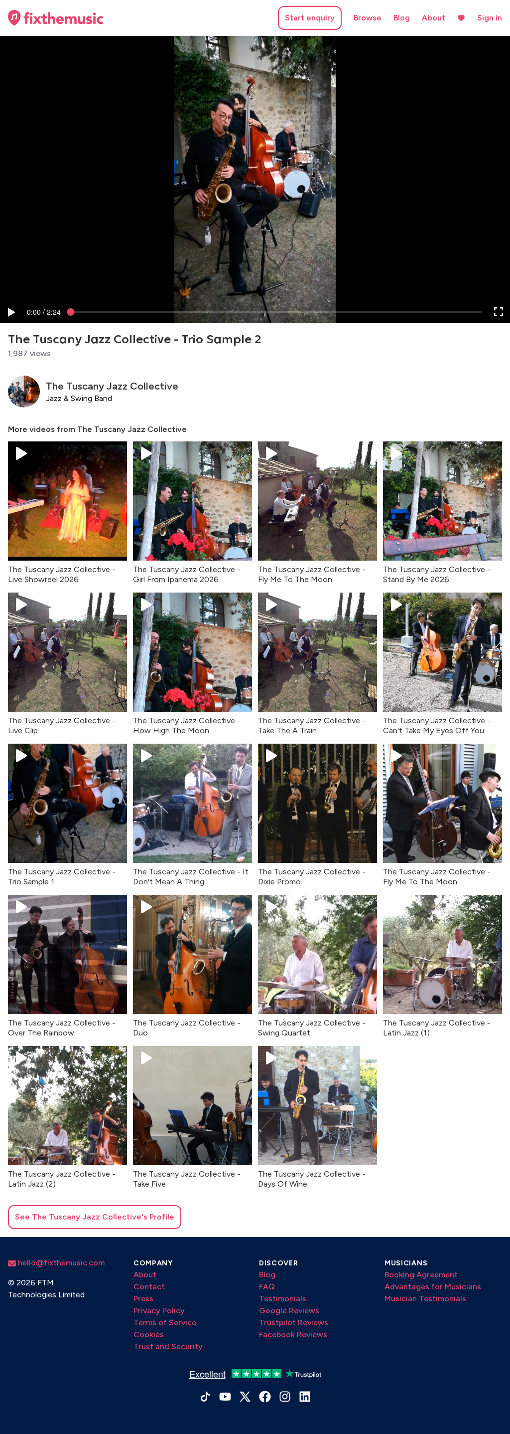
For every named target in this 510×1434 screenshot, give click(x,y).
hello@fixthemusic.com (60, 1262)
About (433, 17)
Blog (401, 17)
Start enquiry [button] (310, 17)
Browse (368, 17)
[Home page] (56, 18)
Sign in (489, 17)
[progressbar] (44, 311)
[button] (11, 311)
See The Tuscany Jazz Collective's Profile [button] (94, 1217)
